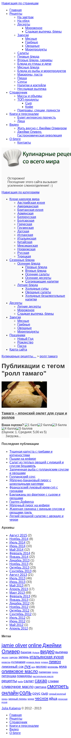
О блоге (15, 139)
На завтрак (25, 17)
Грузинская (25, 227)
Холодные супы (37, 288)
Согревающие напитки (42, 281)
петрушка (9, 676)
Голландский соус (22, 476)
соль (25, 692)
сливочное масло (18, 686)
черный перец (17, 698)
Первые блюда (28, 56)
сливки (53, 681)
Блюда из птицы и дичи (34, 63)
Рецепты (15, 13)
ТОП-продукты (28, 99)
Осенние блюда (28, 263)
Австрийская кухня (31, 202)
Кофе (29, 106)
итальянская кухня (47, 657)
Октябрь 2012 (19, 610)
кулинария (18, 662)
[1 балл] (31, 425)
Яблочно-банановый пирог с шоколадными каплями (30, 482)
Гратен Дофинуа (21, 501)
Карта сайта (18, 349)
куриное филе (33, 662)
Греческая (24, 224)
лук (27, 666)
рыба (20, 681)
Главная (15, 10)
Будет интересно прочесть (36, 117)
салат (29, 681)
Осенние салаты (37, 274)
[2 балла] (44, 425)
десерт (5, 657)
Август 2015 (18, 535)
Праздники (17, 335)
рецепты (9, 681)
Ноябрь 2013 (18, 564)
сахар (41, 680)
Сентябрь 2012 (20, 614)
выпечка (61, 652)
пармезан (45, 672)
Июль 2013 (17, 578)
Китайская (24, 242)
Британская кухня (30, 210)
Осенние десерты (38, 278)
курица (44, 662)
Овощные (32, 46)
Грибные (31, 42)
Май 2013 (16, 585)
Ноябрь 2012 (18, 607)
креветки (6, 662)
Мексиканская (27, 245)
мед (33, 667)
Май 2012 (16, 625)
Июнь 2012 (17, 621)
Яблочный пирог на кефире (29, 505)
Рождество (25, 342)
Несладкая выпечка (31, 89)
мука (63, 666)
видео (47, 651)
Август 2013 (18, 574)
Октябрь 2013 (19, 567)
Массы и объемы (29, 96)
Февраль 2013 (19, 596)
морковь (53, 666)
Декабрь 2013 (19, 560)
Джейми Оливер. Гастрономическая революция (39, 133)
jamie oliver (14, 645)
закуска (13, 657)
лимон (55, 661)
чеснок (41, 698)
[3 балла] (59, 425)
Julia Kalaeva (11, 708)
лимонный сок (12, 667)
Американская (27, 206)
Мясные (31, 38)
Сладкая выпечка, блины (43, 31)
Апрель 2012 (18, 628)
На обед (23, 20)
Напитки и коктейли (31, 85)
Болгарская (25, 220)
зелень (23, 657)
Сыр (28, 103)
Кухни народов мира (24, 199)
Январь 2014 (18, 557)
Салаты (23, 53)
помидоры (24, 676)
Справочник (18, 92)
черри (30, 699)
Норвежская (26, 249)
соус (36, 693)
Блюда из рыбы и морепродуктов (41, 71)
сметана (40, 687)
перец (55, 672)
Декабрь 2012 (19, 603)
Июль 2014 (17, 542)
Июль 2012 (17, 617)
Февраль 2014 (19, 553)
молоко (41, 666)
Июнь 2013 (17, 582)
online (35, 645)
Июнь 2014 (17, 546)
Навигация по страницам (20, 3)
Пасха (21, 346)
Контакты (24, 142)
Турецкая (24, 256)
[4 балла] (9, 428)
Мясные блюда (28, 67)
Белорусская (26, 217)
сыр (44, 693)
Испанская (25, 235)
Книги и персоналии (24, 114)
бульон (35, 652)
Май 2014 (16, 549)
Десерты (23, 24)
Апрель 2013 (18, 589)
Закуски (23, 35)
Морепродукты (36, 49)
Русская (23, 252)
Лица (21, 121)
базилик (26, 652)
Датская (23, 231)
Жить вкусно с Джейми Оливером (42, 128)
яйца (53, 698)
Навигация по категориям (20, 192)
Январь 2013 (18, 600)
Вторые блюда (35, 270)
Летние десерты (29, 306)
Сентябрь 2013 (20, 571)
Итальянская (26, 238)
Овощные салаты (38, 292)
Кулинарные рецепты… (19, 356)
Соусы (22, 81)
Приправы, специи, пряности (38, 110)
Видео (14, 124)
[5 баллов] (24, 428)
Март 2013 (17, 592)
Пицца (22, 78)
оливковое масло (20, 671)
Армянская (25, 213)
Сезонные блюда (22, 260)
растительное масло (43, 676)
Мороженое (33, 28)
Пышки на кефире (22, 458)
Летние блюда (27, 285)
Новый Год (25, 338)
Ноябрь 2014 (18, 539)
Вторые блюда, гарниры (34, 60)
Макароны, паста (29, 74)
